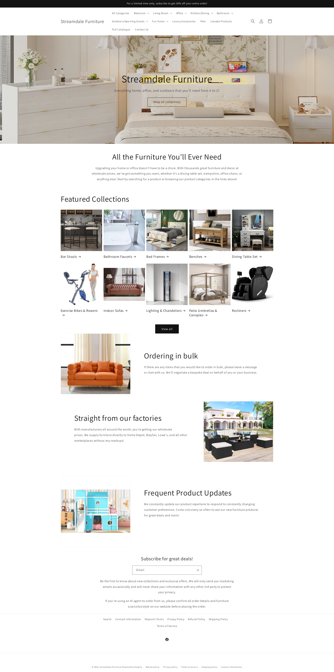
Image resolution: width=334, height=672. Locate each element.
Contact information (231, 666)
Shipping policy (209, 666)
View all (167, 329)
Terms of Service (167, 626)
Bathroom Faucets (118, 256)
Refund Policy (196, 619)
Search (107, 619)
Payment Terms (154, 619)
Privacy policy (170, 666)
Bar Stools (69, 256)
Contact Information (128, 619)
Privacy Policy (175, 619)
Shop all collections (167, 102)
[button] (141, 13)
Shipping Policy (218, 619)
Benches (195, 256)
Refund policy (152, 666)
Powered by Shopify (132, 667)
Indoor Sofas (114, 310)
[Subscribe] (197, 570)
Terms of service (189, 666)
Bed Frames (155, 256)
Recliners (239, 310)
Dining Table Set (245, 256)
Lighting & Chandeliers (163, 310)
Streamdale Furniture (111, 667)
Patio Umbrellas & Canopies (203, 312)
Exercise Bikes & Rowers (79, 310)
